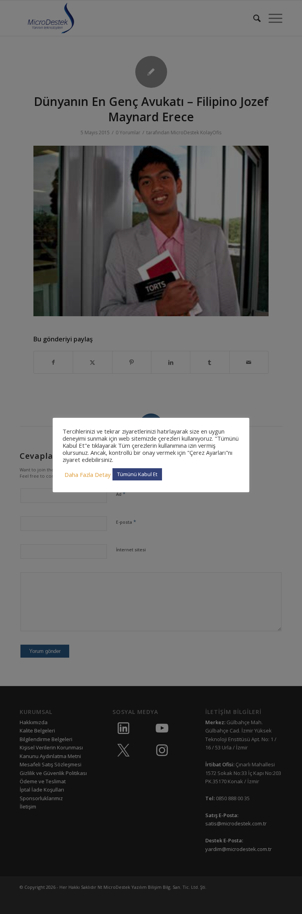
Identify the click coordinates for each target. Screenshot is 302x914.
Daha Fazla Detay (87, 474)
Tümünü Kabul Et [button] (137, 474)
